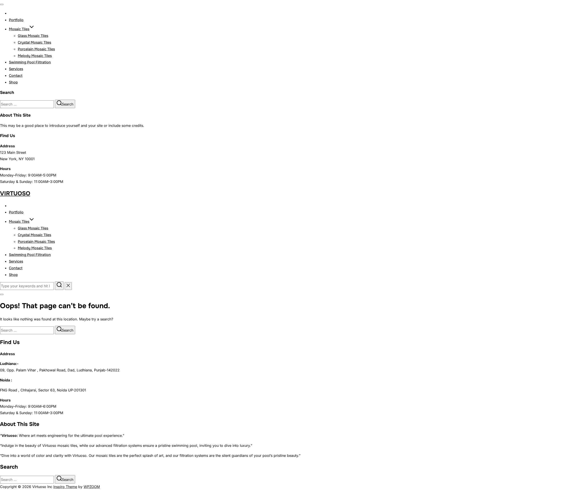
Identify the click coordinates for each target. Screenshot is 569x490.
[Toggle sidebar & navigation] (2, 294)
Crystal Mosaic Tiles (34, 42)
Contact (15, 75)
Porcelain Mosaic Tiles (36, 49)
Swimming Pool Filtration (30, 62)
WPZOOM (92, 486)
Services (16, 69)
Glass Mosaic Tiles (33, 35)
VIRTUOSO (15, 193)
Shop (13, 82)
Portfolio (16, 20)
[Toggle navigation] (2, 4)
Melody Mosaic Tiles (35, 55)
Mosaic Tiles (19, 29)
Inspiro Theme (65, 486)
